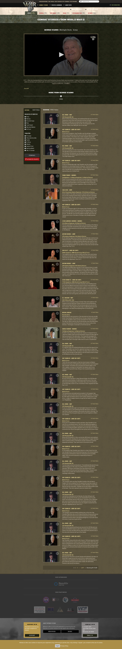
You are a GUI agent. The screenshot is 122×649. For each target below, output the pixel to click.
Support (32, 635)
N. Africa (28, 142)
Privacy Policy (64, 646)
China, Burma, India (31, 138)
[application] (61, 54)
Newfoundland (30, 148)
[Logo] (93, 38)
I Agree (57, 646)
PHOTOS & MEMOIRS (56, 5)
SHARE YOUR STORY (77, 9)
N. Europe (28, 136)
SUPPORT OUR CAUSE (92, 9)
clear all (32, 155)
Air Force (28, 129)
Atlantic (28, 144)
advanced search (33, 159)
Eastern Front (29, 146)
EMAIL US (90, 635)
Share (25, 88)
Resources (52, 631)
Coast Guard (29, 125)
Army (27, 116)
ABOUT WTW (68, 5)
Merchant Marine (30, 127)
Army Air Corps (30, 121)
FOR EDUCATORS (115, 5)
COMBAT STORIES (43, 5)
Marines (28, 118)
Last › (83, 568)
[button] (61, 54)
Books (70, 631)
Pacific (28, 140)
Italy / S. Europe (30, 150)
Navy (27, 123)
